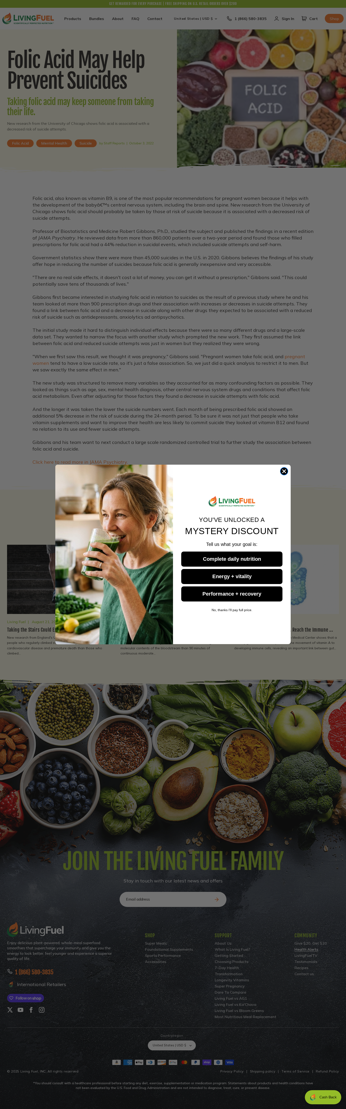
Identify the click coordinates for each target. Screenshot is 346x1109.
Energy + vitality (232, 576)
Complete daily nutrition (232, 559)
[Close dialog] (284, 471)
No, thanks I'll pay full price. (232, 610)
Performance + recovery (231, 594)
